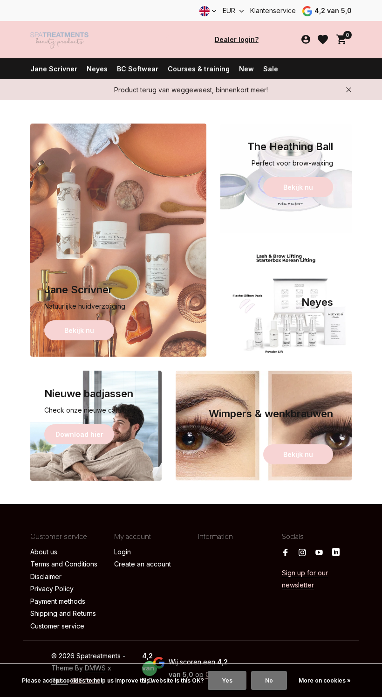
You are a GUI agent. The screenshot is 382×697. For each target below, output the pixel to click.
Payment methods (57, 601)
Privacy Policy (52, 589)
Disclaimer (45, 576)
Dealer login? (237, 39)
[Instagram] (302, 553)
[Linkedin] (336, 553)
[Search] (169, 39)
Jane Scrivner (53, 69)
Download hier (79, 434)
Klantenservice (273, 10)
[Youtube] (319, 553)
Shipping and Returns (63, 613)
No (269, 680)
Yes (227, 680)
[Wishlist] (323, 40)
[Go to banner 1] (118, 240)
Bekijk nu (79, 330)
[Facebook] (285, 553)
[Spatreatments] (59, 39)
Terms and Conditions (63, 564)
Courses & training (199, 69)
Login (122, 552)
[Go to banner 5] (264, 426)
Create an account (142, 564)
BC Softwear (137, 69)
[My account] (305, 40)
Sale (270, 69)
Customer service (57, 626)
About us (43, 552)
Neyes (97, 69)
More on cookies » (325, 680)
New (246, 69)
